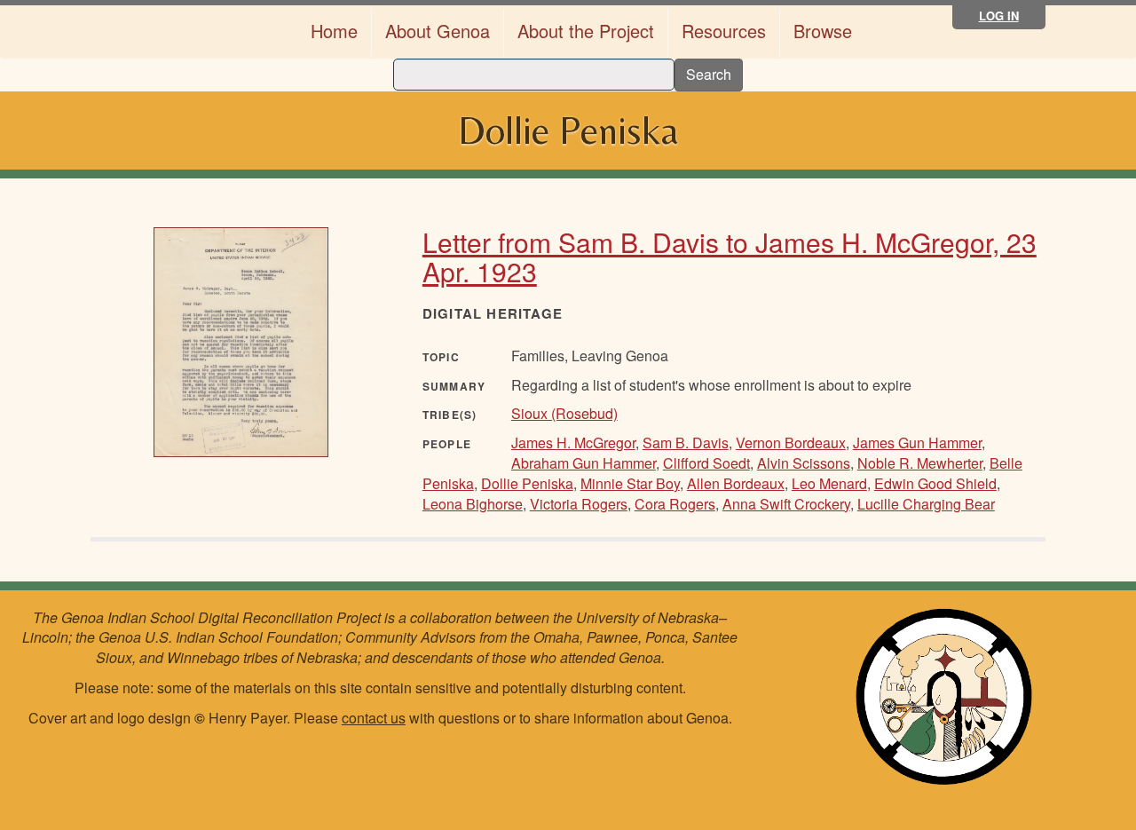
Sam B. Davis (686, 442)
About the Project (585, 30)
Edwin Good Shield (935, 483)
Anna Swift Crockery (786, 504)
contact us (374, 717)
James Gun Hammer (917, 442)
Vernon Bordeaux (791, 442)
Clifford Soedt (706, 463)
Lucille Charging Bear (926, 504)
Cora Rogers (675, 504)
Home (334, 30)
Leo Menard (829, 483)
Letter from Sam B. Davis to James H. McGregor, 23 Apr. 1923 (729, 256)
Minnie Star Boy (630, 483)
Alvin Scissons (803, 463)
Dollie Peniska (527, 483)
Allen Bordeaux (736, 483)
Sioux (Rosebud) (564, 413)
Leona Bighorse (472, 504)
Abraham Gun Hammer (583, 463)
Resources (724, 30)
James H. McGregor (573, 442)
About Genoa (437, 30)
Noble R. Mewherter (919, 463)
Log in (999, 15)
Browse (822, 30)
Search (708, 74)
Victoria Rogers (578, 504)
